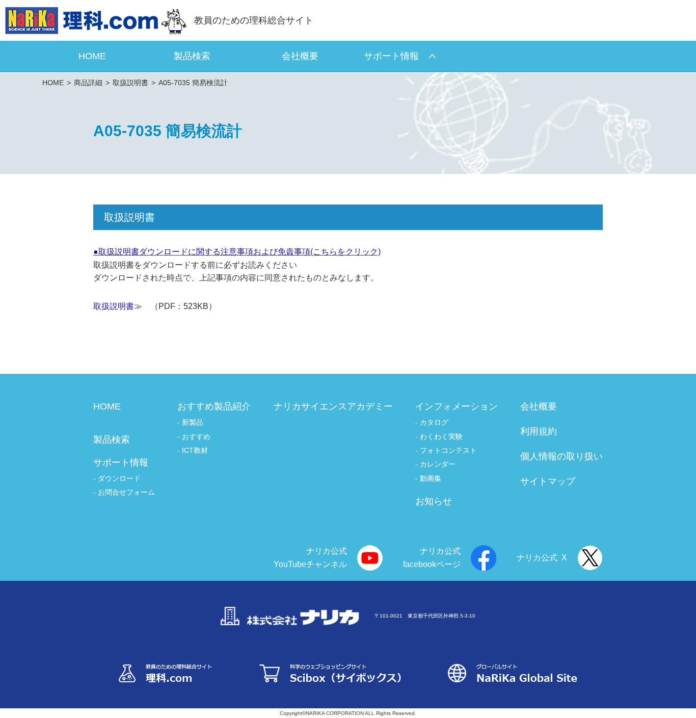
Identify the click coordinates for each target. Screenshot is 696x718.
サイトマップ (547, 481)
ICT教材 (195, 450)
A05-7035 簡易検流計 (193, 83)
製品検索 (111, 439)
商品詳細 (88, 83)
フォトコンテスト (448, 450)
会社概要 (538, 406)
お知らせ (433, 501)
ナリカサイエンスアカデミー (333, 406)
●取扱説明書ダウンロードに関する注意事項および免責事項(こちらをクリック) (237, 251)
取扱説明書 (130, 83)
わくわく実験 (441, 436)
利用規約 (538, 431)
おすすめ (196, 436)
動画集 (430, 478)
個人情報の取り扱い (561, 456)
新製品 (192, 422)
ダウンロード (119, 478)
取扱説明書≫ (117, 306)
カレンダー (438, 464)
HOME (53, 83)
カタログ (434, 422)
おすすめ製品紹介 (214, 406)
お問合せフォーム (126, 492)
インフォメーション (456, 406)
